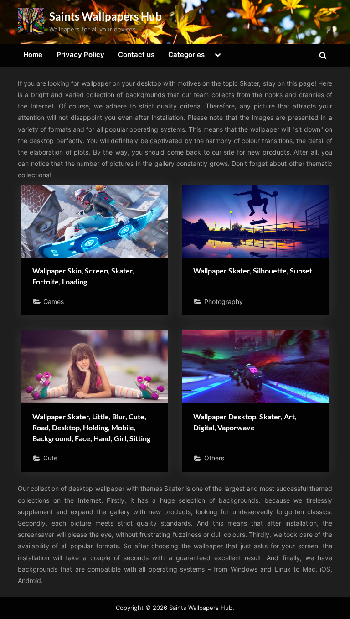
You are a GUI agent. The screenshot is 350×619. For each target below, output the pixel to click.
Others (214, 458)
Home (32, 54)
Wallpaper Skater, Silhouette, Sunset (252, 270)
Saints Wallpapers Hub (105, 16)
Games (53, 301)
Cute (50, 458)
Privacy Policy (80, 54)
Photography (223, 301)
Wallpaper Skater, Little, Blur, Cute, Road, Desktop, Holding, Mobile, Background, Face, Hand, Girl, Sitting (91, 427)
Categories (186, 54)
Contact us (136, 54)
